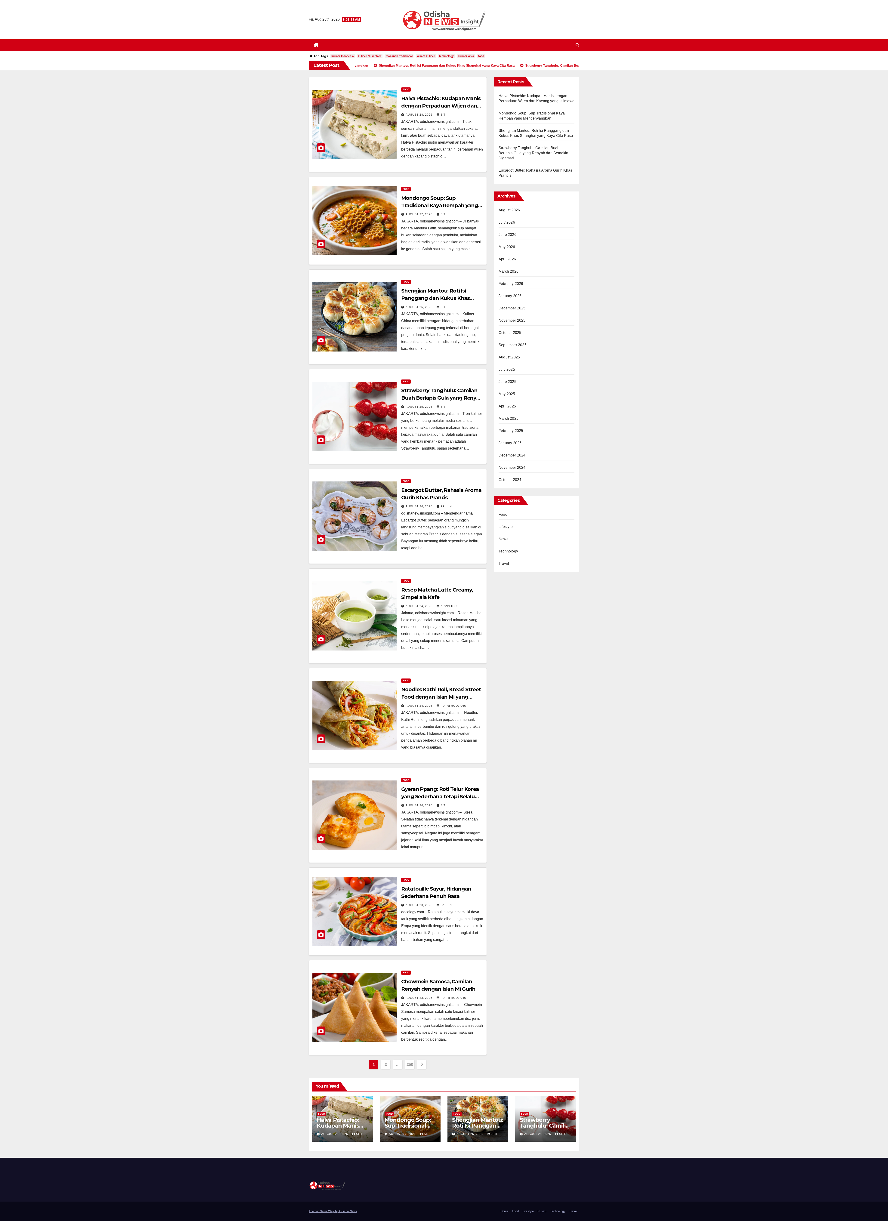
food (481, 56)
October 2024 (510, 480)
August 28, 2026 (419, 114)
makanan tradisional (399, 56)
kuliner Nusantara (370, 56)
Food (406, 89)
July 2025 (507, 369)
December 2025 (512, 308)
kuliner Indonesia (342, 56)
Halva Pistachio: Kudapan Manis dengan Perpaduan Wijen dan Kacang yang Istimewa (441, 105)
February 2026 (511, 284)
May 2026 (507, 247)
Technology (508, 551)
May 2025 (507, 394)
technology (446, 56)
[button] (577, 45)
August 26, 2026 (419, 307)
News (503, 539)
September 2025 (513, 345)
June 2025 (507, 382)
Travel (504, 563)
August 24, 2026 (419, 506)
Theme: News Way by (324, 1211)
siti (443, 114)
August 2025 (509, 357)
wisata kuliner (426, 56)
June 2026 (507, 235)
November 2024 (512, 467)
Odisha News (348, 1211)
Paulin (446, 506)
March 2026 (508, 271)
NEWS (541, 1211)
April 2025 (507, 406)
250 (410, 1064)
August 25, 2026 (419, 406)
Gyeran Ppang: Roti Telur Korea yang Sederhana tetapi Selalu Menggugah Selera (440, 796)
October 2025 (510, 333)
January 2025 (510, 443)
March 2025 (508, 418)
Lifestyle (506, 527)
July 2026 (507, 222)
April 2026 (507, 259)
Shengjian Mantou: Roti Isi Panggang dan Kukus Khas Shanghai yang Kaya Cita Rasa (438, 298)
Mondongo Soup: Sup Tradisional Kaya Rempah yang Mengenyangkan (439, 205)
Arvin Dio (449, 606)
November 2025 (512, 320)
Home (504, 1211)
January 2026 (510, 296)
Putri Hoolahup (455, 705)
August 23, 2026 (419, 905)
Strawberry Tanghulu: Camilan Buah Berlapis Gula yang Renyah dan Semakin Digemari (442, 397)
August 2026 (509, 210)
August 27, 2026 (419, 214)
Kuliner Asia (466, 56)
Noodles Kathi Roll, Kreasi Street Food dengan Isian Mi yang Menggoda (441, 696)
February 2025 (511, 431)
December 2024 (512, 455)
